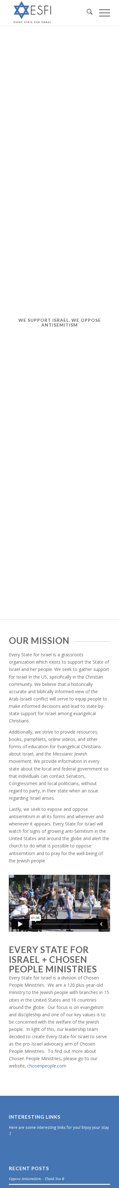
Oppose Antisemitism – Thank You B (36, 1178)
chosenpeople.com (46, 1066)
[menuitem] (86, 12)
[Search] (86, 12)
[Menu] (101, 12)
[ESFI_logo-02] (49, 12)
